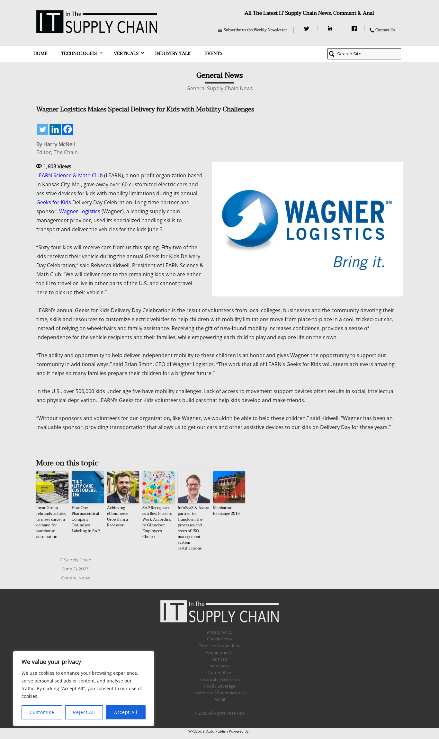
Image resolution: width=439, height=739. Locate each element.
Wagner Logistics (79, 211)
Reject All (84, 712)
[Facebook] (355, 28)
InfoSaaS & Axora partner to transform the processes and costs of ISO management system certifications (193, 528)
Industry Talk (173, 53)
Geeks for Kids (53, 202)
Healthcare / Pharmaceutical (219, 693)
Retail (219, 699)
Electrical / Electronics (219, 679)
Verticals (126, 53)
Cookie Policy (219, 639)
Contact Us (385, 30)
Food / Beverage (219, 686)
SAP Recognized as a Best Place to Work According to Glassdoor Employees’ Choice (157, 522)
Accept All (126, 712)
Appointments (219, 652)
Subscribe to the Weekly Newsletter (255, 30)
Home (40, 53)
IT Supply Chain (75, 559)
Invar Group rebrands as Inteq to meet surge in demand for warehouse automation (51, 522)
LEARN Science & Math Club (69, 175)
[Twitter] (307, 28)
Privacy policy (220, 632)
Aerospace (219, 666)
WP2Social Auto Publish (208, 731)
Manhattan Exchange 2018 (229, 513)
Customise (42, 712)
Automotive (219, 672)
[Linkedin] (55, 129)
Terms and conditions (219, 645)
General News (75, 577)
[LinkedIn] (331, 28)
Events (213, 53)
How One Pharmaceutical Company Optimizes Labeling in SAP (86, 519)
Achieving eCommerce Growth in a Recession (117, 516)
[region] (83, 688)
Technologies (79, 53)
